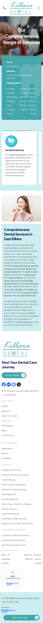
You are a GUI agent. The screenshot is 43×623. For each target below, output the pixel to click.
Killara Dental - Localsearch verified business (12, 578)
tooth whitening (30, 283)
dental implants (15, 277)
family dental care (17, 154)
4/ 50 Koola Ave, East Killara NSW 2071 (21, 391)
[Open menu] (38, 8)
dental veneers (11, 283)
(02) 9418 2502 (25, 322)
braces (10, 289)
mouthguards (29, 274)
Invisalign (18, 289)
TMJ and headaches (26, 295)
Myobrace (32, 289)
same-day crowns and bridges (18, 280)
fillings (29, 268)
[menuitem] (10, 406)
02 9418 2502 (12, 66)
